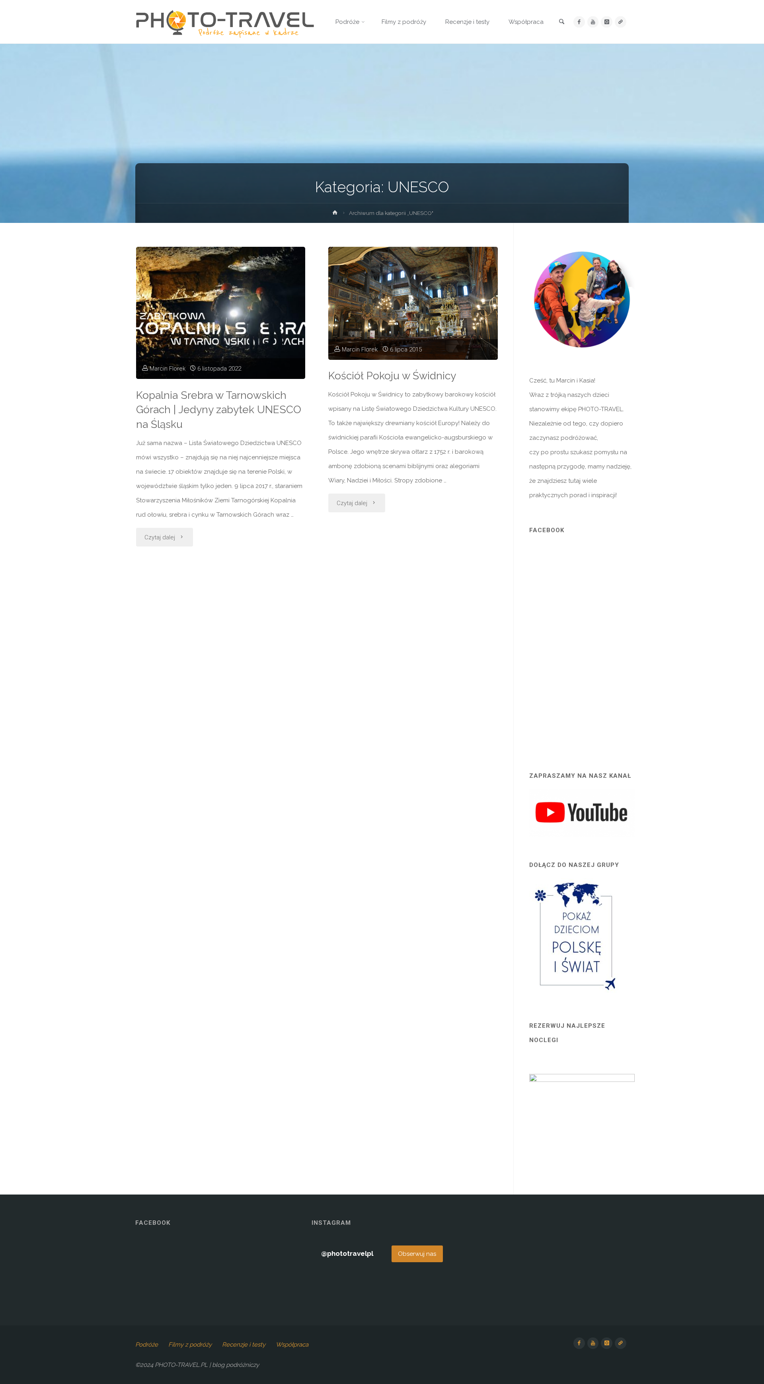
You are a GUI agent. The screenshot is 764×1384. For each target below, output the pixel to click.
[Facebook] (579, 22)
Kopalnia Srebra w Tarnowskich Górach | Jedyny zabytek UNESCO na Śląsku (218, 410)
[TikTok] (620, 22)
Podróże (146, 1344)
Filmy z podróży (190, 1344)
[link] (561, 22)
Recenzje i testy (243, 1344)
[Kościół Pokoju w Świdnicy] (413, 303)
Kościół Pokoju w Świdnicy (392, 375)
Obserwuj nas (417, 1253)
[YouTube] (593, 22)
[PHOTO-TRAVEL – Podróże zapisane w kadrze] (224, 21)
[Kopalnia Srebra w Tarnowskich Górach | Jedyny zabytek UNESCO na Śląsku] (221, 313)
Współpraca (292, 1344)
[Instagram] (606, 22)
